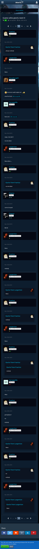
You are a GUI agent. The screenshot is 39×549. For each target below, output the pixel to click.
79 (21, 26)
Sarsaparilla (12, 20)
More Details (5, 546)
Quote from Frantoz (13, 47)
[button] (2, 2)
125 (27, 26)
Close (11, 546)
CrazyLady (14, 116)
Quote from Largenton (14, 290)
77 (16, 26)
